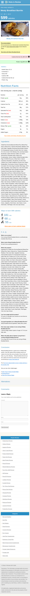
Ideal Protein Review (8, 460)
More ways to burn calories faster (15, 226)
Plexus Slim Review (7, 489)
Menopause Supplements (9, 546)
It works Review (6, 483)
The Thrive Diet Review (8, 486)
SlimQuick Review (7, 499)
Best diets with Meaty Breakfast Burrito (10, 52)
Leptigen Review (7, 479)
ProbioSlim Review (7, 509)
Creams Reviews (7, 529)
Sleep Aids (5, 555)
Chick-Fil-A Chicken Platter (8, 375)
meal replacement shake (12, 46)
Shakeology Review (7, 440)
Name (2, 417)
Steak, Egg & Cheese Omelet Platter (10, 371)
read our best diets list (14, 359)
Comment (3, 400)
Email (2, 421)
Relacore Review (7, 502)
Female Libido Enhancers (9, 549)
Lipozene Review (7, 505)
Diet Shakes (6, 523)
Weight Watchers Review (9, 466)
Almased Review (7, 492)
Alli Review (5, 473)
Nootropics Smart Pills (8, 539)
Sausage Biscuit (5, 373)
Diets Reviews (6, 526)
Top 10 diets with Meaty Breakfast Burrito (15, 135)
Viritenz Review (6, 444)
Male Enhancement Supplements (11, 542)
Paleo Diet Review (7, 457)
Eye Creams (6, 533)
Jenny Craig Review (8, 450)
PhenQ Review (6, 463)
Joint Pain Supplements (8, 536)
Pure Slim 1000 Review (8, 470)
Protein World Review (8, 453)
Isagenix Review (7, 447)
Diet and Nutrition (7, 516)
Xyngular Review (7, 496)
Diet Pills (5, 520)
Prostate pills (6, 552)
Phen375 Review (7, 476)
